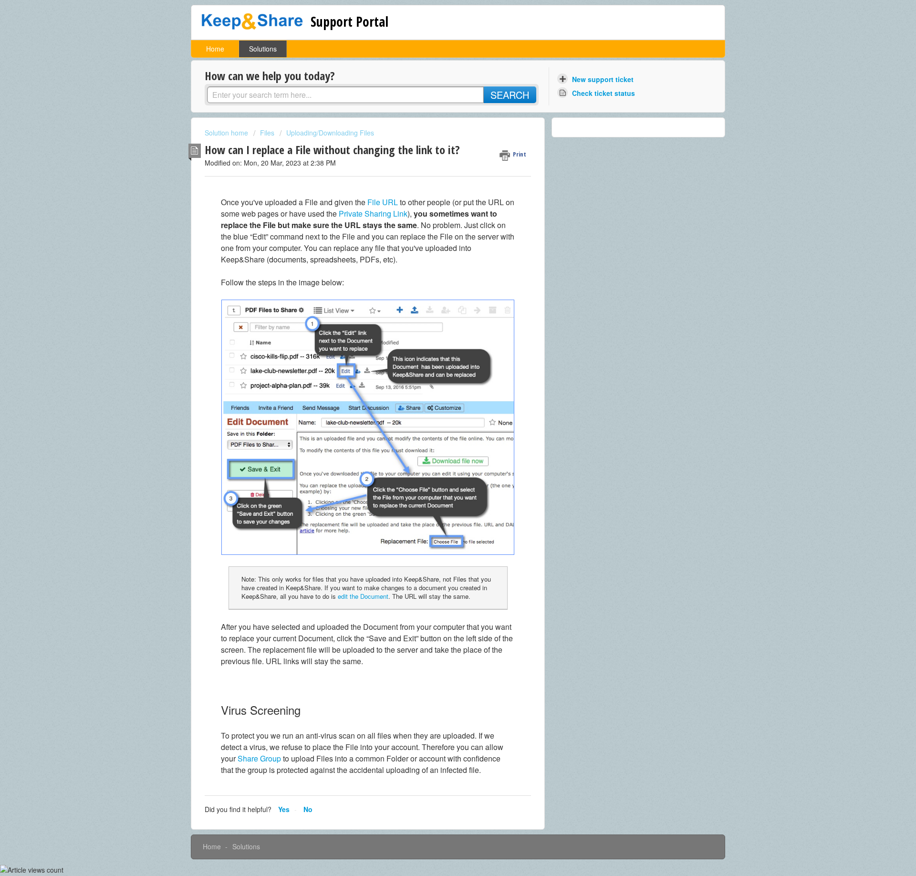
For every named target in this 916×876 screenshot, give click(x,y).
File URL (382, 202)
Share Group (259, 758)
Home (215, 48)
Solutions (263, 48)
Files (267, 132)
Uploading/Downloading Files (330, 132)
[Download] (440, 319)
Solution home (227, 132)
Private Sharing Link (373, 213)
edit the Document (363, 596)
